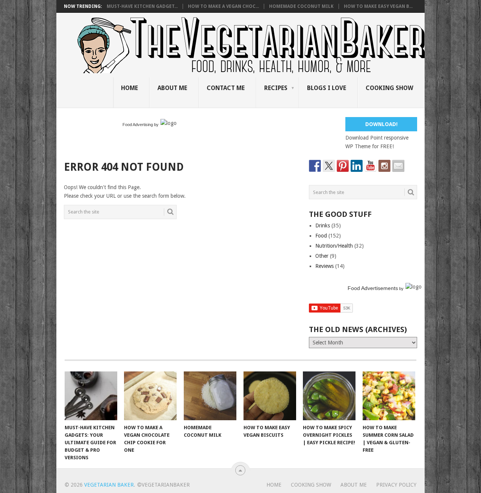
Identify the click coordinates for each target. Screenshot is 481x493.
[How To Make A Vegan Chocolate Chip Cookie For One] (150, 395)
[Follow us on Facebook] (315, 166)
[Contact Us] (398, 166)
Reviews (324, 266)
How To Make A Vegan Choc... (223, 6)
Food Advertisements (373, 288)
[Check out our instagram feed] (384, 166)
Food (321, 236)
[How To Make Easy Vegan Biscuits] (270, 395)
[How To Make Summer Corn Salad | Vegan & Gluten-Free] (389, 395)
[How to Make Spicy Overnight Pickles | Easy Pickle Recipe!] (329, 395)
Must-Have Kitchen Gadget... (142, 6)
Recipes (275, 88)
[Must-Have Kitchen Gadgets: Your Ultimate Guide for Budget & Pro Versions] (91, 395)
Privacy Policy (396, 485)
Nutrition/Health (334, 246)
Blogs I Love (326, 88)
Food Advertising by (141, 124)
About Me (172, 88)
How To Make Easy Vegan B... (378, 6)
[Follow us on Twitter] (329, 166)
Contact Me (226, 88)
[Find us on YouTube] (371, 166)
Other (321, 256)
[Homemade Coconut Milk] (210, 395)
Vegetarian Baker (109, 485)
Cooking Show (389, 88)
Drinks (322, 225)
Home (129, 88)
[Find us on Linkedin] (357, 166)
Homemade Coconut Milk (301, 6)
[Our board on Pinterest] (343, 166)
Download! (381, 124)
